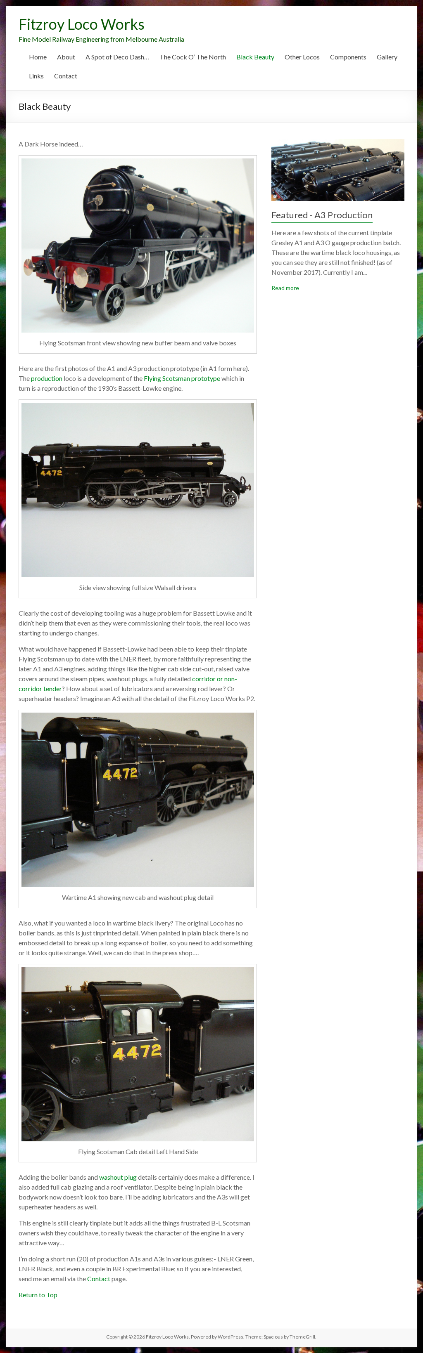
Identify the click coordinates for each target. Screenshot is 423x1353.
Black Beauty (255, 57)
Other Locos (302, 57)
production (46, 378)
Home (38, 57)
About (66, 57)
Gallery (387, 57)
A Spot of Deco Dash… (117, 57)
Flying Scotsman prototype (182, 378)
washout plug (118, 1177)
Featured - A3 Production (322, 214)
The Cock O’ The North (192, 57)
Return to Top (38, 1295)
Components (348, 57)
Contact (65, 76)
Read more (285, 287)
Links (36, 76)
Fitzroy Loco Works (82, 24)
